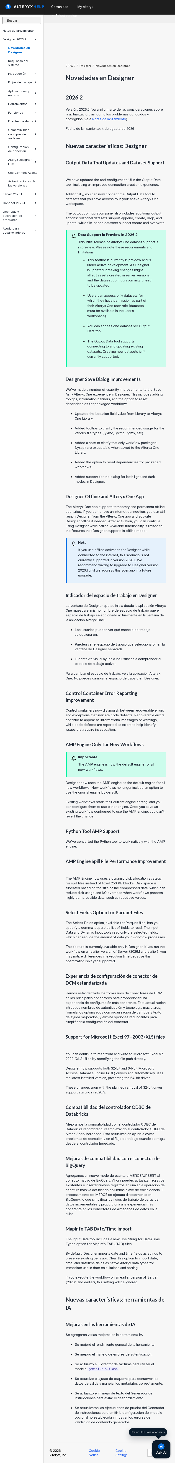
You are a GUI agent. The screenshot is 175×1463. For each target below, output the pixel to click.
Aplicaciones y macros (18, 93)
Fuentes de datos (20, 121)
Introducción (17, 73)
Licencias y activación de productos (12, 216)
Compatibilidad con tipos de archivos (18, 134)
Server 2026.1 (12, 194)
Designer (85, 66)
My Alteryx (85, 7)
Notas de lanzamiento (18, 30)
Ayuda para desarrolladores (14, 230)
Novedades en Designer (19, 50)
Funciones (15, 112)
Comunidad (59, 7)
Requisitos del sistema (18, 63)
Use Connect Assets (22, 172)
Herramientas (17, 104)
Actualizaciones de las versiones (22, 183)
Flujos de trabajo (20, 82)
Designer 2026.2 (14, 39)
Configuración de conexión (18, 149)
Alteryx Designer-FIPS (20, 162)
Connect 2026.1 (14, 203)
